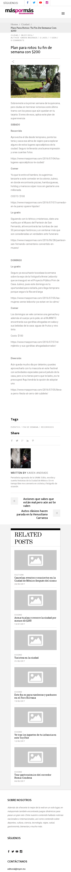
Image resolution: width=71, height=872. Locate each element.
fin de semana (30, 427)
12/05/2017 (19, 741)
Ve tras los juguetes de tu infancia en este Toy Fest (35, 736)
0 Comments (17, 40)
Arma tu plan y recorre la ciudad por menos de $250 (35, 619)
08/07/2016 (26, 35)
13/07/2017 (19, 624)
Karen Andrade (37, 472)
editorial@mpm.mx (16, 869)
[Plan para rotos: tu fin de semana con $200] (21, 458)
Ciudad (25, 24)
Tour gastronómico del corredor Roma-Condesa (32, 776)
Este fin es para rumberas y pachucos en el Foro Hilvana (35, 696)
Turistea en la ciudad (26, 657)
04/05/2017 (19, 781)
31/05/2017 (19, 661)
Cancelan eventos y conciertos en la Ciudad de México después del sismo (35, 579)
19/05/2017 (19, 701)
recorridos (47, 427)
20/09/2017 (19, 584)
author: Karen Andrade (24, 38)
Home (14, 24)
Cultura (19, 575)
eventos (15, 427)
